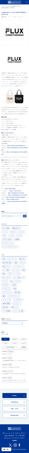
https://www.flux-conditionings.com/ (16, 145)
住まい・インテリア (15, 281)
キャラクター (6, 285)
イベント (19, 235)
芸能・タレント (6, 266)
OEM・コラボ (14, 409)
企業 (4, 259)
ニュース (7, 6)
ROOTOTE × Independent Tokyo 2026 (10, 367)
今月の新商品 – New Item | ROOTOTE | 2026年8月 (13, 373)
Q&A (23, 435)
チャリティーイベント (8, 243)
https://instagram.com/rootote (16, 193)
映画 (4, 273)
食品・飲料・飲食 (7, 262)
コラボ (4, 235)
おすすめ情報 (6, 228)
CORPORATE (14, 402)
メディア (21, 232)
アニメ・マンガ (6, 299)
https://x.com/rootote (15, 191)
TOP (4, 433)
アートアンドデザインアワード (10, 247)
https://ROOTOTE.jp (10, 188)
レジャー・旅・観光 (18, 311)
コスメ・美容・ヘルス (19, 277)
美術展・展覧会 (6, 303)
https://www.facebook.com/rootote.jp (17, 195)
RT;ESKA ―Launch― (7, 354)
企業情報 (17, 239)
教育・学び (22, 259)
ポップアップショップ (13, 296)
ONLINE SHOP (15, 415)
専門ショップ (15, 307)
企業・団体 (5, 307)
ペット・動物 (6, 270)
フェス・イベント (7, 292)
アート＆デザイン (18, 299)
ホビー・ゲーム (6, 277)
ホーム (2, 6)
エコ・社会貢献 (6, 311)
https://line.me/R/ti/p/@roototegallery (15, 197)
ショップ (12, 235)
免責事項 (14, 440)
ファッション (16, 270)
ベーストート (17, 303)
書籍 (4, 296)
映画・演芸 (17, 292)
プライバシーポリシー (19, 438)
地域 (15, 288)
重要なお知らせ (16, 228)
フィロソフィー (22, 433)
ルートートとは (14, 433)
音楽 (16, 262)
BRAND (14, 395)
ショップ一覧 (18, 435)
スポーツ (23, 262)
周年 (24, 270)
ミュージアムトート (18, 266)
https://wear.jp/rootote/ (13, 199)
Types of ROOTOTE (9, 435)
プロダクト (13, 232)
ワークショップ (6, 288)
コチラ (14, 129)
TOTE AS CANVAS (7, 239)
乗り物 (14, 285)
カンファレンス (12, 259)
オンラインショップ (9, 438)
